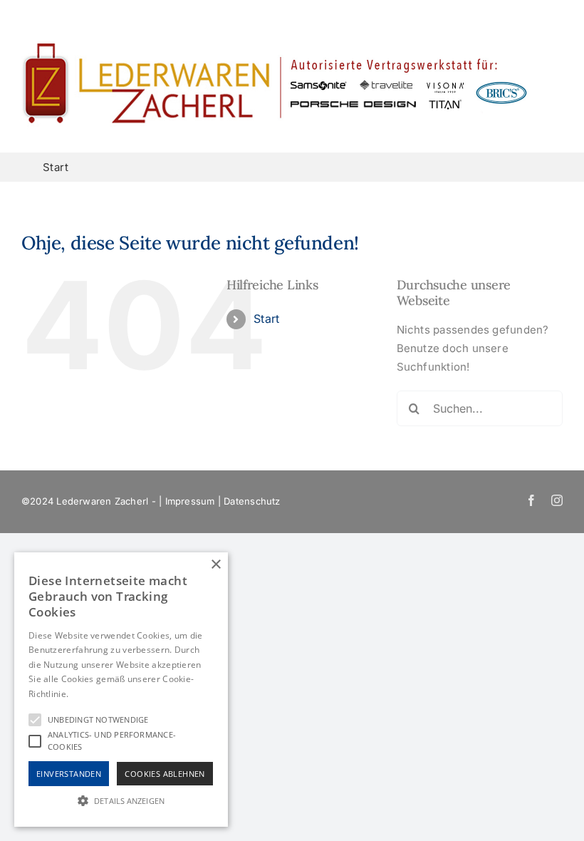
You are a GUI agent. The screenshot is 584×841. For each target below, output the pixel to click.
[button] (121, 800)
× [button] (215, 564)
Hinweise (88, 693)
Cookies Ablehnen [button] (164, 773)
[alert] (121, 689)
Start (266, 318)
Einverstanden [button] (68, 773)
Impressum (190, 501)
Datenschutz (252, 501)
